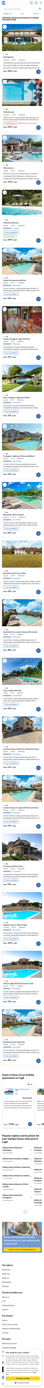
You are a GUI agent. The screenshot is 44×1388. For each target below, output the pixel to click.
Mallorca (5, 1278)
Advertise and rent (9, 1343)
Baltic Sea (6, 1274)
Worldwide (6, 1282)
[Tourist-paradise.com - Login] (36, 2)
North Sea (6, 1270)
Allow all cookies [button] (23, 1378)
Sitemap (5, 1286)
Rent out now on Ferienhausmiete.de (22, 1249)
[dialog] (23, 1367)
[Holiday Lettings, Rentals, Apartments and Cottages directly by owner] (3, 2)
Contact (5, 1333)
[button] (41, 2)
